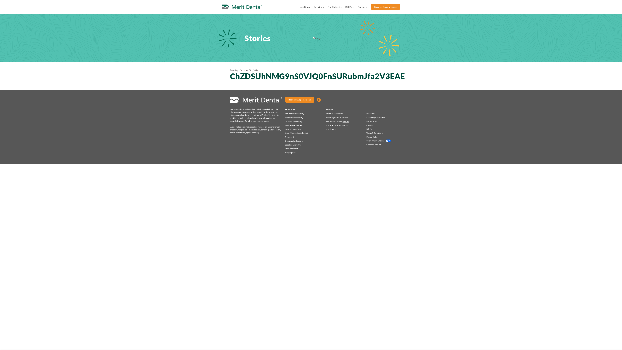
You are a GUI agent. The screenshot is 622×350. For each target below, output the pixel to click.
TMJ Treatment (291, 148)
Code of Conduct (373, 144)
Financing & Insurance (375, 117)
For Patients (334, 7)
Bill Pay (349, 7)
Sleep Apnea (290, 152)
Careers (362, 7)
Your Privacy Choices (375, 141)
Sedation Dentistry (293, 145)
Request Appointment (385, 7)
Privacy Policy (372, 137)
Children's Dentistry (293, 121)
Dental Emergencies (293, 125)
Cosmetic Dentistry (293, 129)
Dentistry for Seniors (294, 141)
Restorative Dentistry (294, 117)
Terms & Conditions (374, 133)
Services (319, 7)
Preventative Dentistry (294, 113)
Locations (304, 7)
